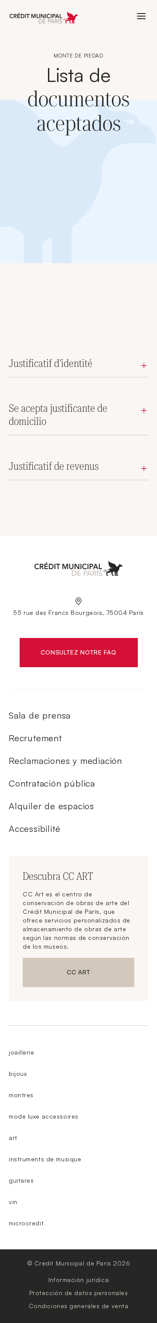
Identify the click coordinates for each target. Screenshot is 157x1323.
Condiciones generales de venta (79, 1305)
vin (13, 1201)
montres (21, 1095)
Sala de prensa (40, 715)
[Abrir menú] (141, 16)
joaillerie (21, 1052)
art (13, 1137)
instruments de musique (45, 1159)
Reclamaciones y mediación (65, 760)
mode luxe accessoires (43, 1116)
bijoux (18, 1073)
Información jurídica (78, 1279)
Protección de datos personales (78, 1292)
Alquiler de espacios (51, 806)
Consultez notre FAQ (89, 654)
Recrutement (35, 738)
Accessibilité (34, 828)
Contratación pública (52, 783)
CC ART (100, 974)
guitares (21, 1180)
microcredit (26, 1223)
